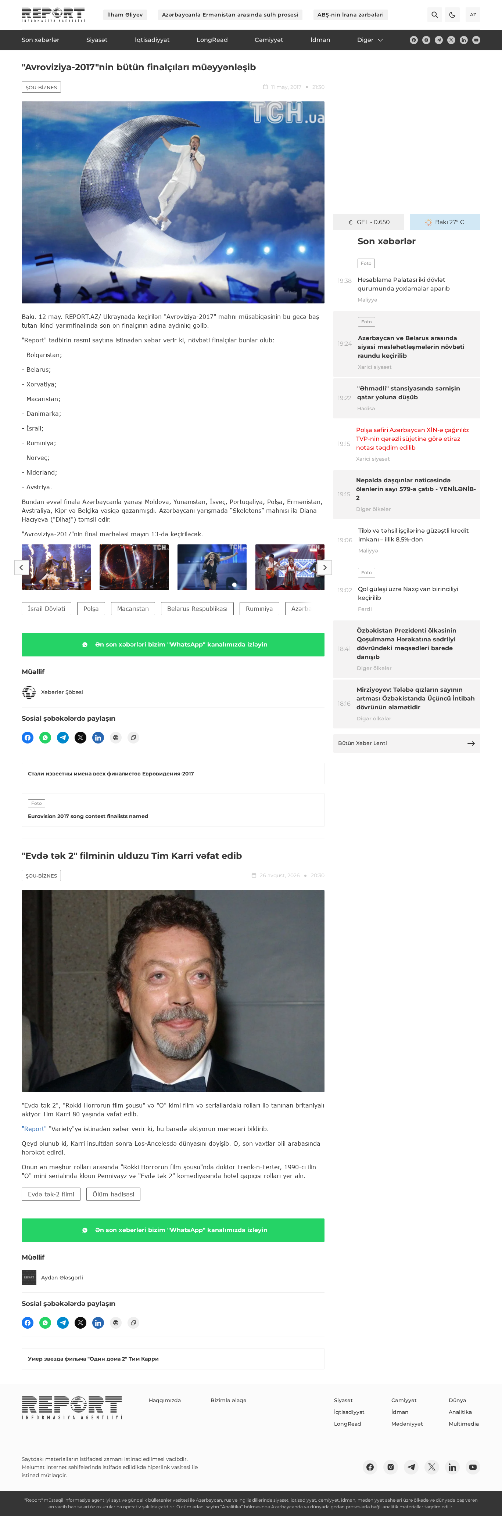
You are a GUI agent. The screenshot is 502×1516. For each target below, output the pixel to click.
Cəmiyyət (404, 1400)
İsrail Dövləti (46, 608)
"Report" (34, 1128)
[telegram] (439, 40)
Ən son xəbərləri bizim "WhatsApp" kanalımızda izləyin (181, 644)
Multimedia (464, 1423)
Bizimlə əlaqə (229, 1400)
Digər (365, 39)
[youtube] (476, 40)
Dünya (457, 1400)
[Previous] (21, 567)
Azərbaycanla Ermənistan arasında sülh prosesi (230, 14)
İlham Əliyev (125, 14)
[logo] (53, 14)
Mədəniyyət (407, 1423)
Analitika (460, 1412)
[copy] (133, 737)
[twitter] (451, 40)
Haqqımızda (165, 1400)
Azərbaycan (308, 608)
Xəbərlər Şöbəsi (62, 692)
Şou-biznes (41, 87)
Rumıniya (259, 608)
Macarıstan (133, 608)
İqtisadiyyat (349, 1412)
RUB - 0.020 (373, 222)
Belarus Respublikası (197, 608)
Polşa (91, 608)
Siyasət (343, 1400)
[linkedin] (464, 40)
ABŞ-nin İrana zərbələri (351, 14)
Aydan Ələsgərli (62, 1277)
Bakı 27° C (450, 222)
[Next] (324, 567)
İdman (400, 1412)
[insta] (426, 40)
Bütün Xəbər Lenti (362, 743)
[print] (116, 737)
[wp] (45, 737)
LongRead (347, 1423)
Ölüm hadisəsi (113, 1194)
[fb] (414, 40)
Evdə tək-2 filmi (51, 1194)
